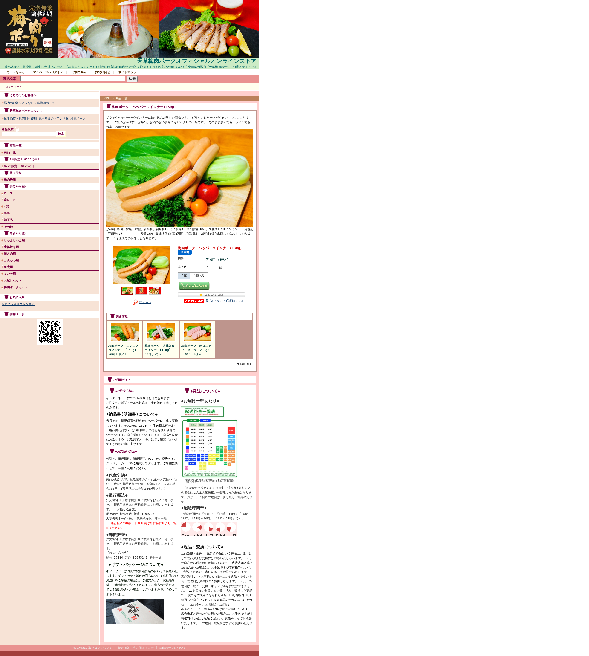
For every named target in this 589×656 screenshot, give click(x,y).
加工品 (8, 220)
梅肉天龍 (10, 179)
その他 (8, 226)
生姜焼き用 (11, 247)
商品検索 (9, 79)
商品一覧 (10, 152)
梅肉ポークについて (172, 648)
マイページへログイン (48, 72)
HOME (106, 98)
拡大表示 (145, 302)
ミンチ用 (10, 273)
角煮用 (8, 267)
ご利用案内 (79, 72)
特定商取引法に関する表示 (136, 648)
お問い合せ (102, 72)
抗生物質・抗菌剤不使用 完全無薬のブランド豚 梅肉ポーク (44, 118)
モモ (7, 213)
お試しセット (13, 280)
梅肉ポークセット (16, 287)
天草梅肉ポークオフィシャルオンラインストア (197, 61)
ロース (8, 193)
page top (245, 363)
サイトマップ (127, 72)
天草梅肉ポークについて (26, 110)
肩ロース (10, 200)
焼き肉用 (10, 253)
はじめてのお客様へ (23, 95)
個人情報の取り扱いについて (92, 648)
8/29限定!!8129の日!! (21, 166)
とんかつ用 (11, 260)
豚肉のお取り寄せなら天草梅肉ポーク (29, 103)
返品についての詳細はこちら (225, 300)
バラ (7, 206)
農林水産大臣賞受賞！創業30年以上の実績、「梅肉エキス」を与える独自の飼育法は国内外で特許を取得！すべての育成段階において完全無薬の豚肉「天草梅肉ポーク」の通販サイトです (131, 66)
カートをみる (16, 72)
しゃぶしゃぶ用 (14, 240)
